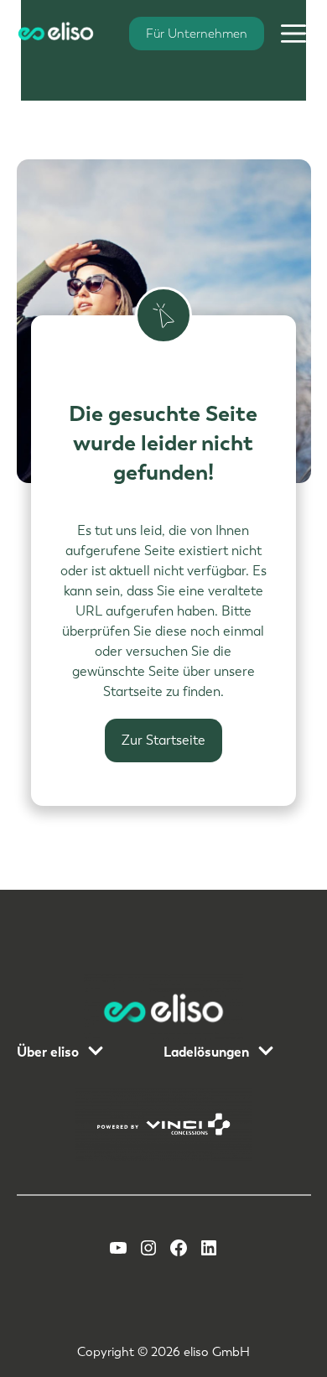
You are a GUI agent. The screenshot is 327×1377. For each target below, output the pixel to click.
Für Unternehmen (196, 33)
